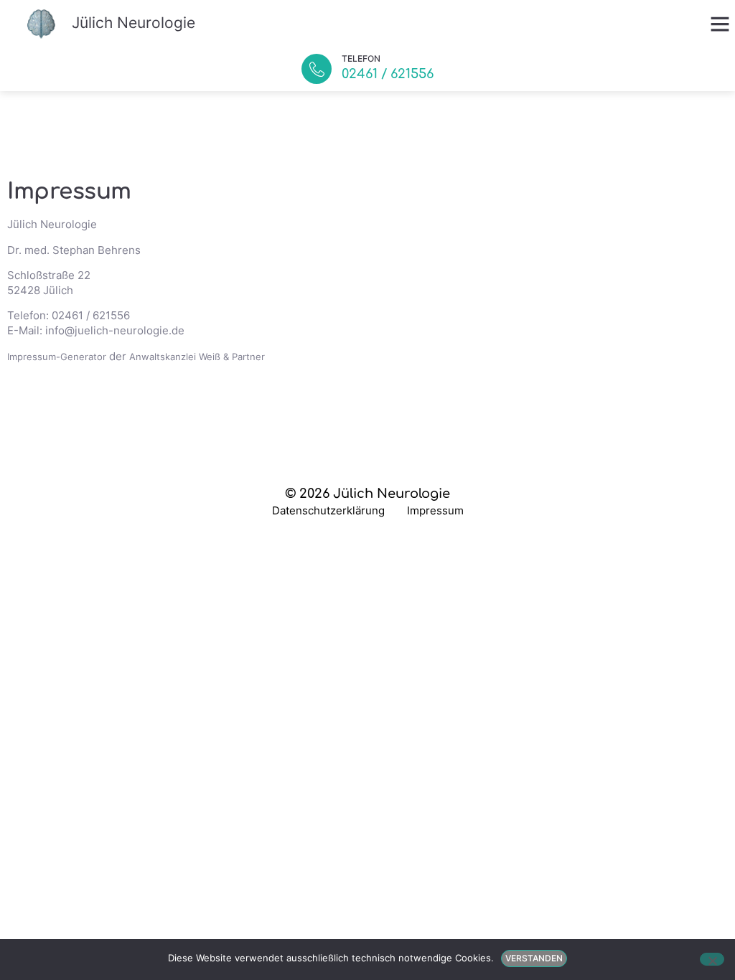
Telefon (361, 58)
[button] (720, 24)
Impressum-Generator (56, 356)
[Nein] (712, 959)
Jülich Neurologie (133, 23)
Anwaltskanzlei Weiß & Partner (197, 356)
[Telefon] (316, 69)
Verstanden (534, 958)
